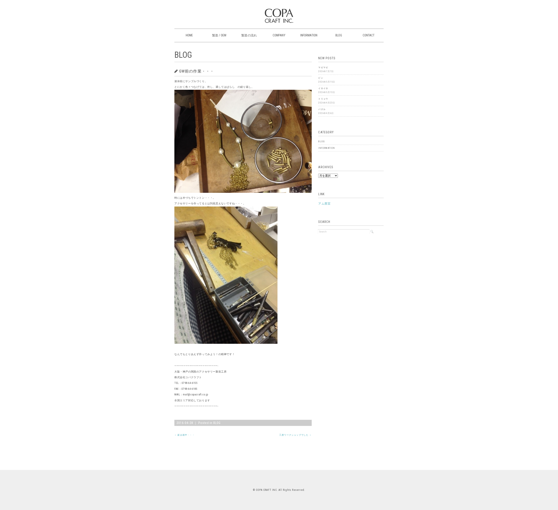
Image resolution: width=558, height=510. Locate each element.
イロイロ (323, 88)
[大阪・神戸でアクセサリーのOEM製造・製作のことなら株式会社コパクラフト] (279, 12)
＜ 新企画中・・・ (184, 435)
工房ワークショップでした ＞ (295, 435)
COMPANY (279, 35)
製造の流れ (249, 35)
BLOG (338, 35)
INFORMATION (309, 35)
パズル (322, 109)
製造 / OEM (219, 35)
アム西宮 (324, 203)
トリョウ (323, 99)
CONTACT (369, 35)
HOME (189, 35)
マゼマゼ (323, 67)
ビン (320, 78)
